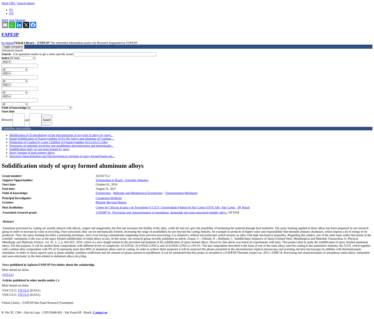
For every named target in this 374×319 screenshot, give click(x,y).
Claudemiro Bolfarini (109, 198)
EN (11, 13)
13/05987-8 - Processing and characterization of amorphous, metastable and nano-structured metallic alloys (161, 212)
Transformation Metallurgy (181, 193)
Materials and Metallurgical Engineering (137, 193)
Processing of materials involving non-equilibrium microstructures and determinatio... (61, 145)
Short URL (8, 3)
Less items (22, 269)
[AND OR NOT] (6, 61)
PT (11, 9)
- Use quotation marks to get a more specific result (38, 54)
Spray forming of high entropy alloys (32, 152)
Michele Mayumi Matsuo (111, 202)
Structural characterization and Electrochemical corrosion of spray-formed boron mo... (62, 156)
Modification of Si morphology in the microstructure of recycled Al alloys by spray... (61, 135)
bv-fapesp (8, 42)
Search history (26, 3)
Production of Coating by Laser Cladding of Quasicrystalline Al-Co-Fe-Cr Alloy (58, 142)
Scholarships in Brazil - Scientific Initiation (122, 180)
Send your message (13, 20)
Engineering (103, 193)
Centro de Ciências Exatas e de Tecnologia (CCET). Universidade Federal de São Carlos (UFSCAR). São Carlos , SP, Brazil (173, 207)
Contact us (100, 312)
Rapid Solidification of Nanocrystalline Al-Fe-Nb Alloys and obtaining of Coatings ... (61, 138)
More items (9, 269)
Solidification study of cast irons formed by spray (39, 149)
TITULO (8, 275)
